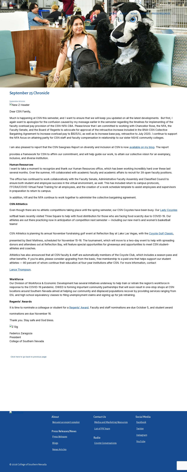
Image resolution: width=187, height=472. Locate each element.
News (133, 13)
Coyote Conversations (105, 443)
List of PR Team (102, 428)
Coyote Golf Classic (161, 233)
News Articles (59, 449)
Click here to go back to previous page (28, 357)
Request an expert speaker (66, 422)
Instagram (141, 435)
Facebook (141, 422)
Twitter (140, 428)
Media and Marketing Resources (111, 422)
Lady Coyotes (168, 210)
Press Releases (161, 13)
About (124, 13)
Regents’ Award (79, 307)
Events (144, 13)
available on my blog (141, 147)
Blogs (55, 443)
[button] (174, 16)
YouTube (140, 441)
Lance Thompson (20, 269)
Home (113, 13)
